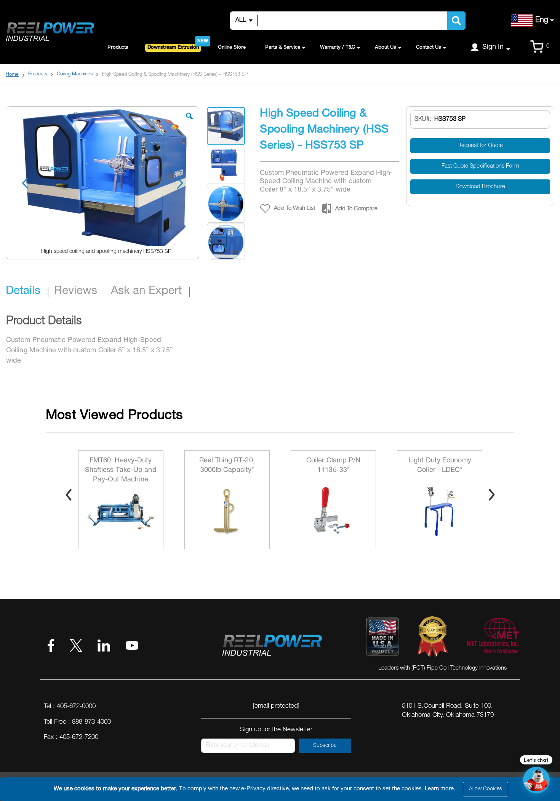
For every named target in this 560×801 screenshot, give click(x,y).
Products (37, 74)
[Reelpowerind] (49, 32)
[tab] (27, 292)
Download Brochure (480, 187)
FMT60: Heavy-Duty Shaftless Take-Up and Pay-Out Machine (121, 470)
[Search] (456, 20)
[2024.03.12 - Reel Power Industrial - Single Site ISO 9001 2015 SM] (432, 638)
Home (12, 74)
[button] (189, 122)
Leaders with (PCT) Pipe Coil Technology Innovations (442, 668)
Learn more (439, 789)
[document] (281, 789)
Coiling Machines (75, 74)
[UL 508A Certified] (492, 638)
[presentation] (69, 495)
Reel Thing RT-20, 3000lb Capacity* (227, 465)
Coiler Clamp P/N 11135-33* (333, 465)
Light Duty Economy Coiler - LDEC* (439, 465)
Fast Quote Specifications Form (480, 166)
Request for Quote (480, 146)
